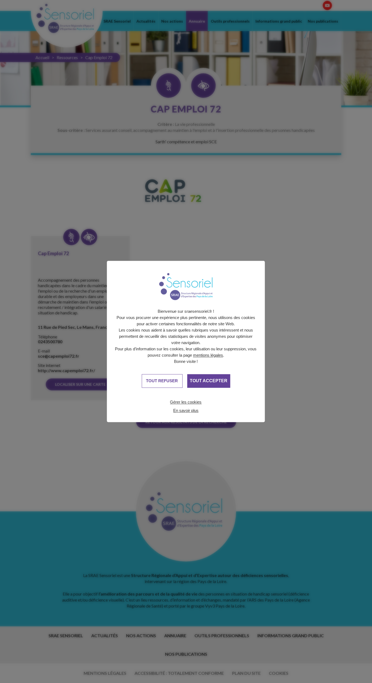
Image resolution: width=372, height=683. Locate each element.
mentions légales (208, 355)
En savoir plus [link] (186, 410)
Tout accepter (208, 380)
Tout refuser (162, 380)
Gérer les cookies (186, 402)
